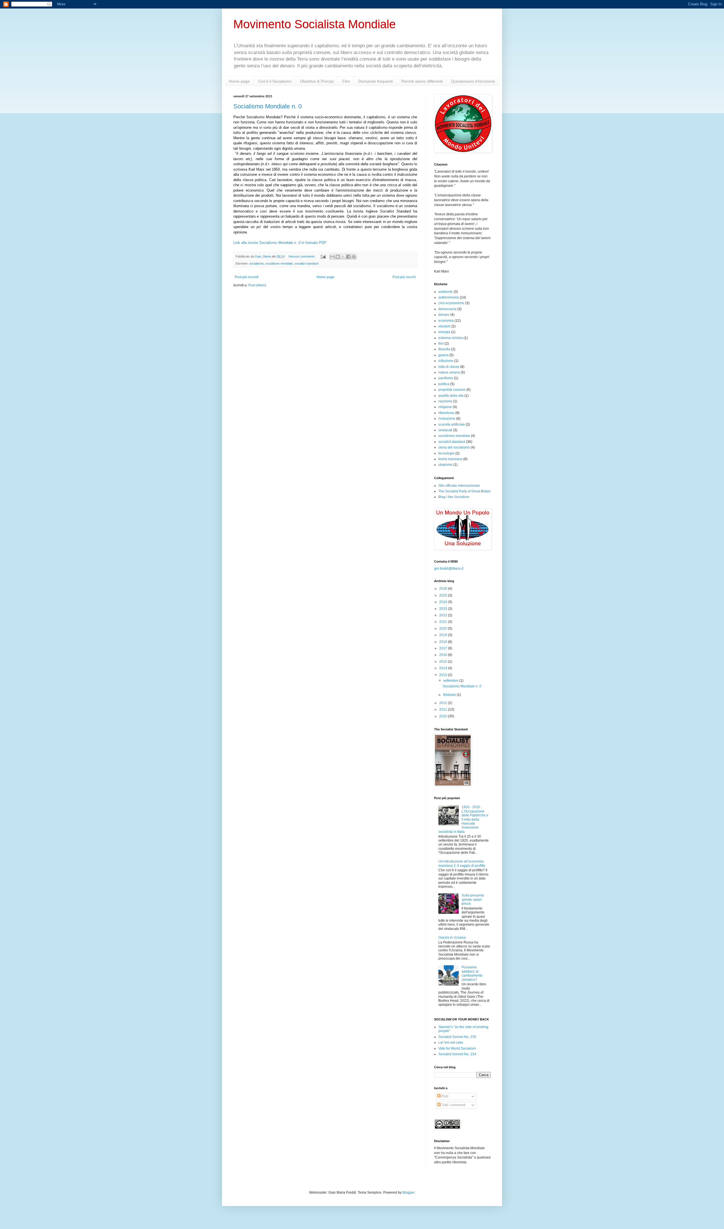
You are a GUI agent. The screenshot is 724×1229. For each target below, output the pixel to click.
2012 (443, 703)
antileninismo (448, 297)
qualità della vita (451, 396)
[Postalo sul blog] (338, 256)
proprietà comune (452, 390)
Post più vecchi (404, 277)
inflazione (445, 361)
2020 (443, 628)
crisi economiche (451, 303)
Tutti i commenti (453, 1105)
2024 (443, 602)
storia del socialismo (454, 447)
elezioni (444, 326)
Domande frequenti (375, 81)
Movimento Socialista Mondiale (314, 24)
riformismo (446, 413)
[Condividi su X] (343, 256)
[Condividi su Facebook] (348, 256)
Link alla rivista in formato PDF (279, 243)
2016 (443, 655)
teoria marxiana (450, 459)
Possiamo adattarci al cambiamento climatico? (472, 973)
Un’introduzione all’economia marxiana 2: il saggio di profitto (461, 863)
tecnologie (446, 453)
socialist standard (306, 263)
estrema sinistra (450, 338)
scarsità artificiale (451, 424)
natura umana (449, 372)
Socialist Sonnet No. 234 (457, 1054)
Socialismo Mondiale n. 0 (267, 106)
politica (443, 384)
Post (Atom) (257, 285)
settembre (451, 681)
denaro (443, 315)
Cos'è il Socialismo (275, 81)
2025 (443, 595)
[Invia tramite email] (332, 256)
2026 (443, 589)
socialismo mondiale (279, 263)
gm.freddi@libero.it (448, 568)
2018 (443, 642)
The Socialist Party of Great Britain (464, 491)
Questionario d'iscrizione (473, 81)
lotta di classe (448, 367)
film (441, 344)
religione (445, 407)
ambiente (445, 292)
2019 (443, 635)
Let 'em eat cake (450, 1042)
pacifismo (445, 378)
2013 (443, 675)
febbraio (450, 695)
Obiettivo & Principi (317, 81)
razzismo (445, 401)
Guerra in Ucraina (452, 938)
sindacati (445, 430)
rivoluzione (446, 419)
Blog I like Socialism (453, 497)
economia (446, 321)
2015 (443, 662)
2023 (443, 609)
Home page (239, 81)
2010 (443, 716)
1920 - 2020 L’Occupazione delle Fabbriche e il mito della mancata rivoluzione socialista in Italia (463, 819)
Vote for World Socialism (457, 1048)
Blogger (408, 1192)
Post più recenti (246, 277)
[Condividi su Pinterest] (354, 256)
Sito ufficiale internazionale (459, 486)
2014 (443, 668)
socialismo (256, 263)
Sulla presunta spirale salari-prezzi (473, 899)
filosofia (444, 349)
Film (346, 81)
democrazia (447, 309)
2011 (443, 709)
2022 (443, 615)
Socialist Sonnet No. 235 (457, 1037)
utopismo (445, 465)
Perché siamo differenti (422, 81)
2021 (443, 622)
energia (444, 332)
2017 (443, 648)
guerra (443, 355)
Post (444, 1096)
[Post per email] (323, 256)
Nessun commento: (302, 256)
